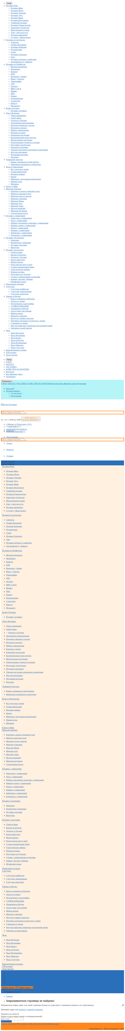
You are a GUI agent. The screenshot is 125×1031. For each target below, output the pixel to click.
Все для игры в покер (20, 169)
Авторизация (16, 393)
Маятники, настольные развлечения (26, 179)
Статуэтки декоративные (21, 291)
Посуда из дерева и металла (22, 318)
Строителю (15, 101)
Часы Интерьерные (19, 343)
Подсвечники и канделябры (22, 304)
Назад (9, 3)
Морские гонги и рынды (21, 196)
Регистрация (16, 396)
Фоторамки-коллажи (19, 155)
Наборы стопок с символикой (23, 225)
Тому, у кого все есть (19, 33)
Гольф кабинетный (18, 172)
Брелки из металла (18, 255)
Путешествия (16, 50)
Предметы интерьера (19, 147)
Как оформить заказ (14, 374)
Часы (8, 331)
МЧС (13, 94)
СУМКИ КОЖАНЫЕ (20, 306)
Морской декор (17, 206)
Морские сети (16, 204)
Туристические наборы (20, 269)
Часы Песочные (17, 333)
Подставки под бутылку (21, 274)
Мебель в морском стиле (21, 194)
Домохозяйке (16, 81)
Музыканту (15, 106)
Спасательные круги (19, 213)
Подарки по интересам (15, 40)
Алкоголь (15, 42)
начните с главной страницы (31, 1010)
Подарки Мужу (17, 11)
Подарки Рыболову (19, 47)
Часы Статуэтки (17, 348)
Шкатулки (15, 247)
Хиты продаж (11, 355)
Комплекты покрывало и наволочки (26, 164)
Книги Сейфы (12, 186)
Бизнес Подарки (12, 108)
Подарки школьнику (19, 35)
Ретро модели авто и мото (21, 265)
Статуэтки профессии (20, 289)
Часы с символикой (19, 221)
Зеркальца (15, 240)
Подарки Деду (17, 15)
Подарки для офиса (19, 111)
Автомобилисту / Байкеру (21, 62)
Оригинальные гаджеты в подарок (25, 142)
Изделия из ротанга (19, 128)
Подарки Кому (12, 6)
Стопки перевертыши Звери (22, 267)
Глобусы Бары (16, 252)
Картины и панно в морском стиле (25, 191)
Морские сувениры (19, 199)
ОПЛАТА (10, 364)
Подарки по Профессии (16, 64)
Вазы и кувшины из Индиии (23, 299)
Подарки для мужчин (15, 250)
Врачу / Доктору (17, 79)
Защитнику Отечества (20, 28)
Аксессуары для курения (21, 311)
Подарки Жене (17, 8)
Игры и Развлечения (14, 167)
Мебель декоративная (20, 130)
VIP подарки (11, 353)
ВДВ (13, 74)
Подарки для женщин (15, 238)
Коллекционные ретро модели (23, 138)
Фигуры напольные (19, 152)
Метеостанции (17, 262)
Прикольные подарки (15, 284)
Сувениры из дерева (19, 323)
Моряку (14, 91)
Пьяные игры (16, 182)
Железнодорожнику (19, 67)
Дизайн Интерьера (18, 45)
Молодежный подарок (20, 30)
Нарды (13, 177)
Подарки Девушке (18, 13)
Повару (14, 96)
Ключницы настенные (20, 135)
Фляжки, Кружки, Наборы (22, 279)
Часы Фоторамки (18, 335)
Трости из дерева (18, 301)
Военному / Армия (18, 76)
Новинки (10, 431)
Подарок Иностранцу (20, 20)
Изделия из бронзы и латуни (23, 125)
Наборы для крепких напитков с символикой (29, 223)
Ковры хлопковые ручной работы (25, 162)
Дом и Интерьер (12, 113)
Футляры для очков (19, 245)
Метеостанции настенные (21, 140)
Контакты (10, 372)
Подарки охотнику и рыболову (23, 59)
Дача (13, 57)
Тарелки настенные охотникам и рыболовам (29, 150)
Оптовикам (10, 377)
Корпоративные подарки (16, 350)
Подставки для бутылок (21, 145)
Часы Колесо (16, 338)
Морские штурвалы (19, 211)
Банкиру (14, 72)
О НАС (9, 362)
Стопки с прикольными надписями (25, 277)
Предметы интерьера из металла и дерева (28, 321)
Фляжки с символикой (20, 230)
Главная (9, 996)
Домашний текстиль (14, 160)
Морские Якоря (17, 201)
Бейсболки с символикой (21, 233)
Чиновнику (15, 69)
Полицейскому (17, 98)
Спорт (13, 52)
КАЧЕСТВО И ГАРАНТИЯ (17, 369)
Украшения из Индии (20, 309)
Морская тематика (13, 189)
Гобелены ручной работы (21, 328)
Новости (10, 450)
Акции (9, 443)
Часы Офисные (17, 345)
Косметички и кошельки (21, 243)
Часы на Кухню (17, 340)
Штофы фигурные (18, 282)
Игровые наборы (18, 174)
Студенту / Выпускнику (21, 37)
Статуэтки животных (20, 294)
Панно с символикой (19, 228)
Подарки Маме (17, 18)
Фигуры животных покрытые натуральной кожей (31, 326)
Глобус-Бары (16, 118)
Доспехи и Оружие (19, 120)
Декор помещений (18, 116)
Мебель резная (17, 313)
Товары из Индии (13, 296)
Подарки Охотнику (19, 54)
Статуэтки (10, 287)
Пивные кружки (17, 272)
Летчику (14, 86)
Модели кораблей (18, 208)
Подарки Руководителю (21, 25)
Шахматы (15, 184)
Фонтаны (15, 157)
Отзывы (9, 456)
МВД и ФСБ (16, 89)
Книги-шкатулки (18, 260)
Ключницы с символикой (21, 235)
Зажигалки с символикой (21, 218)
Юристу (14, 103)
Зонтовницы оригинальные (22, 123)
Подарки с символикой (15, 216)
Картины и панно (18, 133)
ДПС (13, 84)
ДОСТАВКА (11, 367)
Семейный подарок (19, 23)
